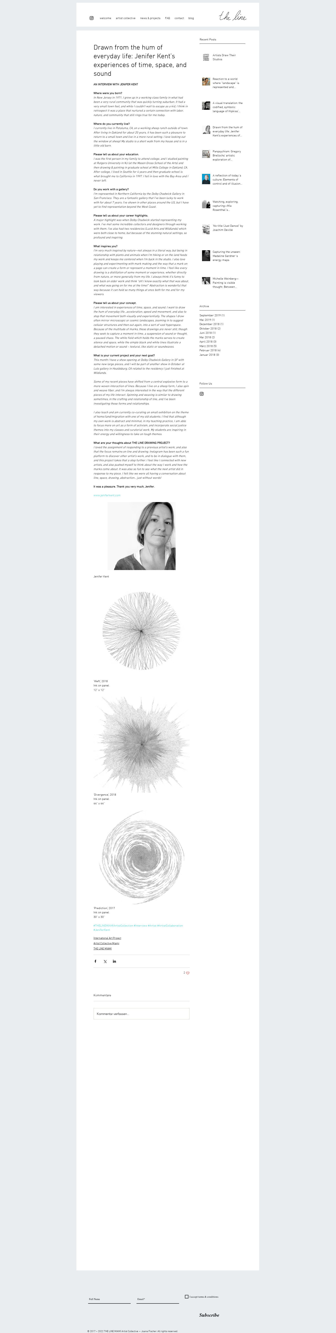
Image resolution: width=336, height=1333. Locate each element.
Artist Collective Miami (106, 943)
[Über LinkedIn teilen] (114, 961)
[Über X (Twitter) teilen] (105, 961)
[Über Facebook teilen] (95, 961)
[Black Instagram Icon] (91, 18)
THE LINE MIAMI (103, 948)
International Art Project (107, 938)
